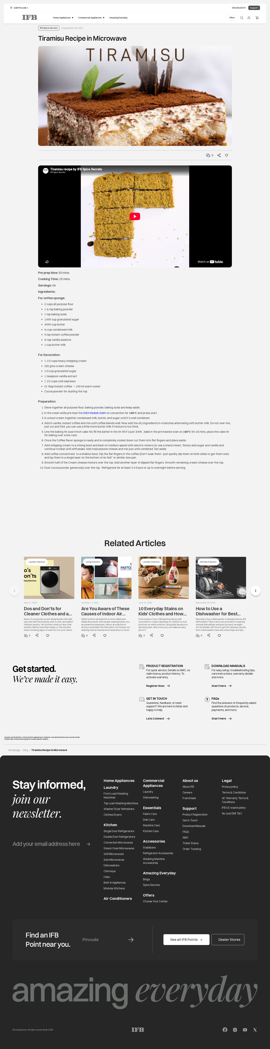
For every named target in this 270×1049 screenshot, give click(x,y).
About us (190, 780)
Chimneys (109, 871)
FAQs (185, 832)
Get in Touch (190, 820)
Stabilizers (149, 847)
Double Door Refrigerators (119, 837)
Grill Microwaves (114, 854)
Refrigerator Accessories (158, 853)
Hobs (107, 877)
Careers (187, 792)
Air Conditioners (118, 898)
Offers (232, 17)
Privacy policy (230, 786)
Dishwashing (150, 797)
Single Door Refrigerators (119, 831)
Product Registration (195, 814)
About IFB (188, 786)
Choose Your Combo (155, 901)
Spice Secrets (151, 885)
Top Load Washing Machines (121, 803)
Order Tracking (191, 849)
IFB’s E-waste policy (234, 807)
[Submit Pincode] (131, 939)
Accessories (154, 841)
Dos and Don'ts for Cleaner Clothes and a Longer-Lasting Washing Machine (46, 611)
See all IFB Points (184, 939)
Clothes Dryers (112, 814)
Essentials (152, 807)
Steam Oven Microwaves (119, 848)
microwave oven (94, 413)
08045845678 (239, 7)
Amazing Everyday (159, 873)
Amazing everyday (118, 17)
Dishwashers (111, 865)
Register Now (155, 686)
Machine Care (151, 825)
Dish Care (149, 819)
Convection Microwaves (118, 842)
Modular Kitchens (114, 888)
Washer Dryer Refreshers (119, 809)
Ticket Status (190, 843)
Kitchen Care (151, 831)
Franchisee (189, 798)
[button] (256, 591)
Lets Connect (155, 718)
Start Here (219, 686)
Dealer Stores (229, 939)
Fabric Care (150, 814)
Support (254, 7)
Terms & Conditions (234, 792)
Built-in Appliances (115, 882)
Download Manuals (193, 826)
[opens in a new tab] (225, 1029)
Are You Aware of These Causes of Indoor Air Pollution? (105, 611)
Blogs (146, 879)
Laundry (148, 791)
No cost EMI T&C (232, 813)
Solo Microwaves (114, 859)
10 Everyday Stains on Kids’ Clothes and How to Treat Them (160, 611)
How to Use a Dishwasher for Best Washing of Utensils (217, 611)
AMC (185, 837)
